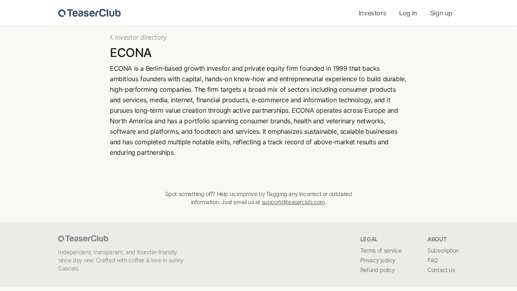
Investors (372, 13)
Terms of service (380, 250)
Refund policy (377, 269)
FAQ (432, 260)
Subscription (443, 250)
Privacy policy (377, 260)
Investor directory (141, 37)
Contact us (441, 269)
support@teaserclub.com (293, 201)
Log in (408, 13)
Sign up (441, 13)
